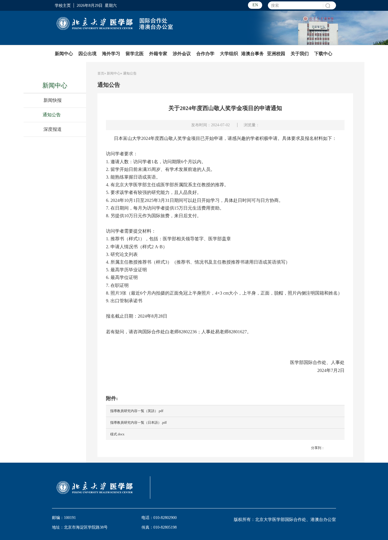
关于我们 (300, 53)
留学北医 (135, 53)
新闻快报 (52, 100)
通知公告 (52, 114)
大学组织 (229, 53)
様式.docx (117, 434)
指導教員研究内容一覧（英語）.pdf (136, 411)
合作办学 (205, 53)
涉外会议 (182, 53)
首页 (100, 73)
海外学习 (111, 53)
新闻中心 (64, 53)
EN (255, 5)
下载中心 (323, 53)
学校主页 (63, 5)
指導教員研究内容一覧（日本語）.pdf (138, 423)
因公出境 (87, 53)
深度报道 (52, 129)
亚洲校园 (276, 53)
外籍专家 (158, 53)
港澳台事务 (252, 53)
